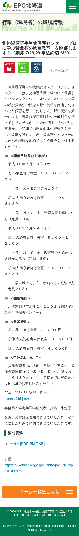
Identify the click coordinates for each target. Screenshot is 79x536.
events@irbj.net (16, 399)
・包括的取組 (56, 71)
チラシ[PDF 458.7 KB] (27, 444)
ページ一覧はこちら (39, 492)
